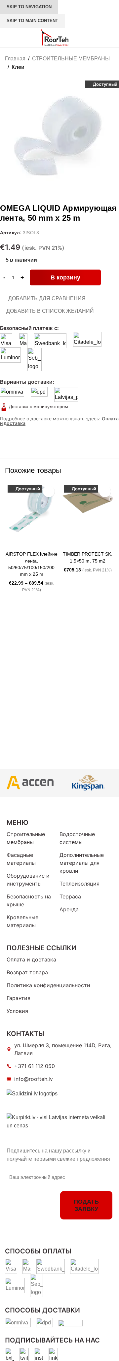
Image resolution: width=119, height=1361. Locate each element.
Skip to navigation (29, 6)
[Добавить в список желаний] (49, 491)
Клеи (18, 67)
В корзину (65, 277)
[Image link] (9, 1355)
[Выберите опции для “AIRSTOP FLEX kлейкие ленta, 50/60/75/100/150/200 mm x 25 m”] (11, 541)
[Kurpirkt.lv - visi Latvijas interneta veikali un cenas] (59, 1121)
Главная (15, 58)
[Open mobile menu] (8, 37)
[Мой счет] (84, 37)
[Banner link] (30, 783)
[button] (67, 541)
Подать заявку (86, 1205)
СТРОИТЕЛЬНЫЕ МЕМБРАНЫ (71, 58)
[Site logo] (54, 37)
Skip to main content (32, 20)
